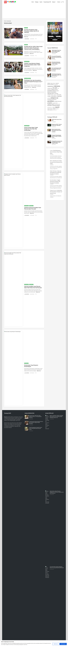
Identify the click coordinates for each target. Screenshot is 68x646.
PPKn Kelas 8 (26, 363)
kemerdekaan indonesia (51, 90)
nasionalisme (53, 96)
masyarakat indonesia (50, 94)
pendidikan (50, 101)
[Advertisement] (34, 11)
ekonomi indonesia (50, 84)
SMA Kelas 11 (31, 205)
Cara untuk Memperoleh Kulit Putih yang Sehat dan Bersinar (56, 57)
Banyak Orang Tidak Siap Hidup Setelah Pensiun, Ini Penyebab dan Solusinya (35, 416)
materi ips (55, 94)
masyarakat (56, 93)
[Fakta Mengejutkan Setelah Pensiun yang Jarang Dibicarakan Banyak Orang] (26, 427)
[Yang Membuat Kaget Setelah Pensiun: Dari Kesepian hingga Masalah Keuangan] (26, 421)
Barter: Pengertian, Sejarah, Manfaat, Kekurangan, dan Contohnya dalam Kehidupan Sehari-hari (56, 416)
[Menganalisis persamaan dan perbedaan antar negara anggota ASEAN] (49, 141)
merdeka (49, 96)
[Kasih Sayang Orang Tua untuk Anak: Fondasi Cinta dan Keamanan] (49, 74)
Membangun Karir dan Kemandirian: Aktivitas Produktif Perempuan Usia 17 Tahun (33, 82)
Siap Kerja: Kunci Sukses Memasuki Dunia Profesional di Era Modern (56, 162)
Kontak (58, 1)
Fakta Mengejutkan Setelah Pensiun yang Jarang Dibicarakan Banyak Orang (35, 428)
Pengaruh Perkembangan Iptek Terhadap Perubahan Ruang (56, 136)
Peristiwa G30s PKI (57, 104)
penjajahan (49, 102)
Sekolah (54, 108)
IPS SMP (55, 88)
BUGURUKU (27, 38)
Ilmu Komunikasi (53, 180)
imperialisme (50, 86)
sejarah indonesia (49, 108)
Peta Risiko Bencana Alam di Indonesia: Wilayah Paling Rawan (56, 152)
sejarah (57, 107)
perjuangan (49, 105)
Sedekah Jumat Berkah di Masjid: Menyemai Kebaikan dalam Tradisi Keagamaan (32, 65)
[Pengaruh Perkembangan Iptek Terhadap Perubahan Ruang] (49, 135)
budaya (48, 83)
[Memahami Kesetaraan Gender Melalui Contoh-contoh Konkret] (49, 62)
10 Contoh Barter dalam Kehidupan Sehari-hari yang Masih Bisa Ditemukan (57, 567)
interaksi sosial (49, 88)
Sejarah (41, 1)
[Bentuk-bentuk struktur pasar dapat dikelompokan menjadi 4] (49, 129)
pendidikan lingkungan (57, 101)
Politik (54, 107)
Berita (33, 1)
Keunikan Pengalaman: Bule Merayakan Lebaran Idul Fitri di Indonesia (31, 31)
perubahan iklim (49, 107)
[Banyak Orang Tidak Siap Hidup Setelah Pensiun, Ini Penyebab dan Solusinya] (26, 415)
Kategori (53, 1)
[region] (34, 643)
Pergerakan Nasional (50, 104)
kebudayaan (49, 89)
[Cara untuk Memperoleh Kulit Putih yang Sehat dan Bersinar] (49, 56)
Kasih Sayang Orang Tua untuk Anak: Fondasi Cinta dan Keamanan (56, 74)
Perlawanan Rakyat (56, 105)
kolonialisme (53, 92)
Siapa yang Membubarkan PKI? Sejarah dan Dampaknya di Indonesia (55, 172)
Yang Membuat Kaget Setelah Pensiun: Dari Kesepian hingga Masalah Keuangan (36, 422)
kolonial (49, 92)
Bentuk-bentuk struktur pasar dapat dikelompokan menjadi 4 (56, 130)
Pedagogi (36, 1)
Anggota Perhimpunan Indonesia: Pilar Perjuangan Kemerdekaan (55, 181)
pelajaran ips (54, 98)
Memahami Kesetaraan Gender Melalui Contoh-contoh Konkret (56, 63)
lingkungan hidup (50, 93)
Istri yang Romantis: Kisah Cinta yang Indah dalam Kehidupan (56, 69)
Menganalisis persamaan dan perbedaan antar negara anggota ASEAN (57, 142)
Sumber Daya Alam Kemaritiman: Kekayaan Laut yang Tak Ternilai (56, 192)
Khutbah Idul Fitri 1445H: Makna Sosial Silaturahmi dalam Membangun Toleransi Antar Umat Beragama (33, 48)
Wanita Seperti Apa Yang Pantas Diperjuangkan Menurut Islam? (56, 51)
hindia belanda (56, 84)
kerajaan (57, 90)
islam (58, 88)
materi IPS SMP (59, 94)
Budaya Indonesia (52, 83)
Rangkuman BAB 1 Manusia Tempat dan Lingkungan (57, 125)
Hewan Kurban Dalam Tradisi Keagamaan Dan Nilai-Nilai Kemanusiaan (31, 129)
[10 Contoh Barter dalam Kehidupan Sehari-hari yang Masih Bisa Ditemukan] (47, 566)
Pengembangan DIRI (47, 1)
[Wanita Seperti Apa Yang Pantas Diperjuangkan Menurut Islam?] (49, 50)
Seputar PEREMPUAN (27, 78)
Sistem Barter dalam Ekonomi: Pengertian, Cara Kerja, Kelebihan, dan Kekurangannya (57, 492)
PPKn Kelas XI (26, 205)
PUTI (51, 160)
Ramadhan (26, 27)
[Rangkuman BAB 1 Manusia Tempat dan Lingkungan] (49, 124)
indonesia (57, 86)
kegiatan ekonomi (54, 89)
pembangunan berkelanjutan (51, 99)
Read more (26, 36)
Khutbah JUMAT (27, 61)
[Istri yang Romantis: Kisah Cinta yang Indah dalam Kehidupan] (49, 68)
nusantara (59, 96)
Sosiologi (57, 108)
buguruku (57, 83)
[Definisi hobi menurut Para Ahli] (49, 119)
